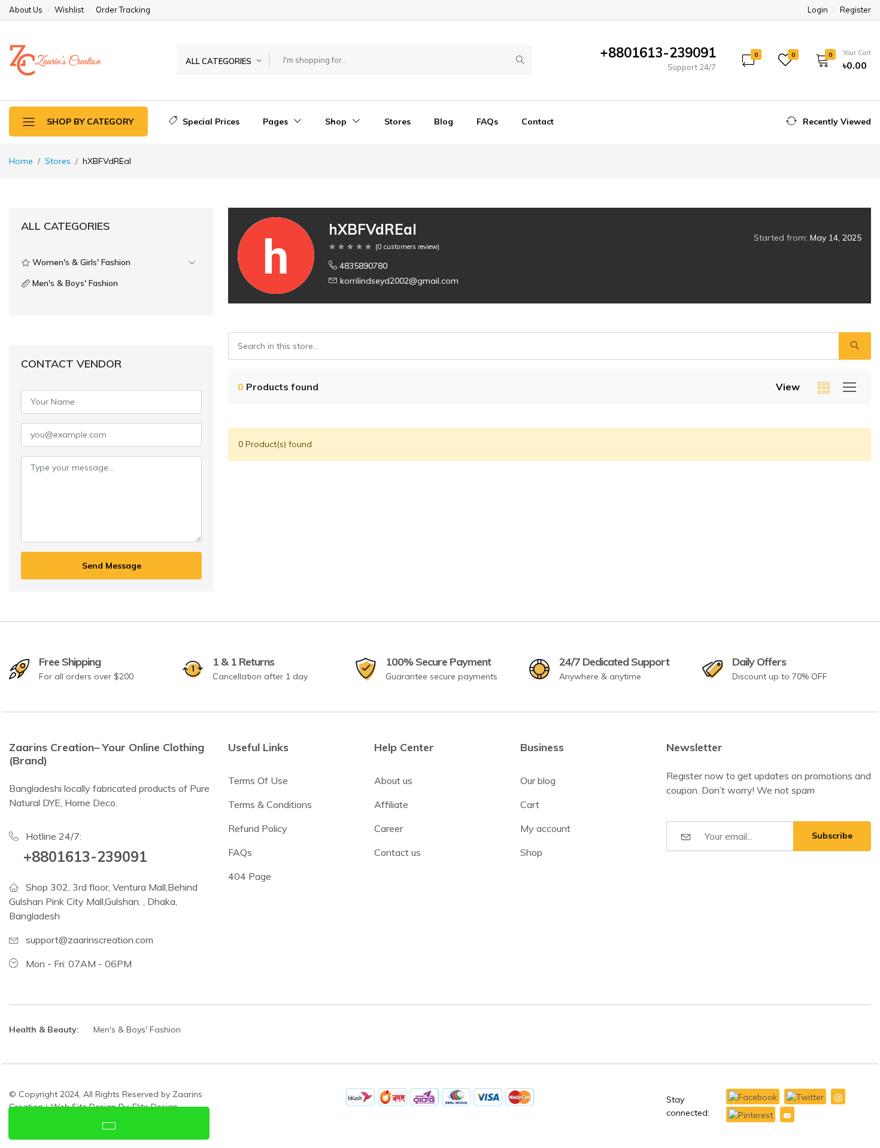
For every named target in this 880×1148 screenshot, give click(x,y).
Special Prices (209, 121)
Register (855, 10)
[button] (839, 60)
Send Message (111, 565)
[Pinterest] (750, 1114)
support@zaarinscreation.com (89, 940)
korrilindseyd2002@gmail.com (399, 280)
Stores (397, 121)
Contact (537, 121)
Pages (276, 121)
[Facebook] (752, 1096)
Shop (337, 121)
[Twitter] (805, 1096)
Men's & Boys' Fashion (137, 1029)
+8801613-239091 (85, 856)
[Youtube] (787, 1114)
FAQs (487, 121)
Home (21, 161)
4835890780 (363, 265)
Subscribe (832, 835)
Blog (443, 121)
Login (818, 10)
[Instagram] (838, 1096)
